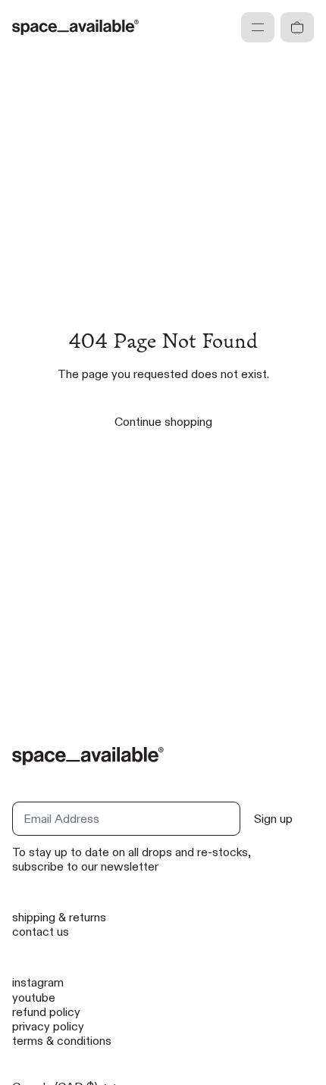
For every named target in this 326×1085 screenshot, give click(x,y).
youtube (33, 997)
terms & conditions (61, 1040)
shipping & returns (59, 917)
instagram (38, 982)
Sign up (273, 818)
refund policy (46, 1012)
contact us (40, 931)
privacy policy (48, 1026)
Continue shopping (163, 421)
